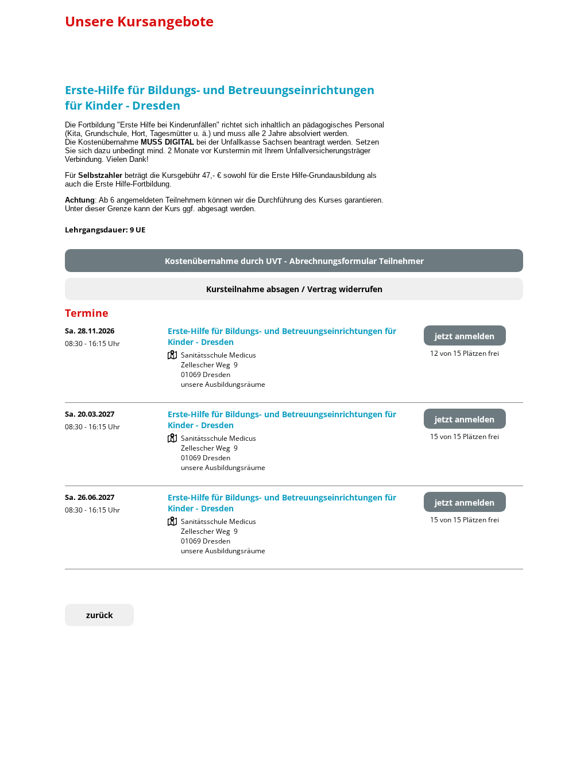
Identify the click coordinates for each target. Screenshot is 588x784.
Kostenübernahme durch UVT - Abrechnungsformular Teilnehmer (294, 260)
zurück (99, 615)
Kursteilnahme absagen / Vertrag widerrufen (294, 289)
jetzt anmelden (464, 336)
